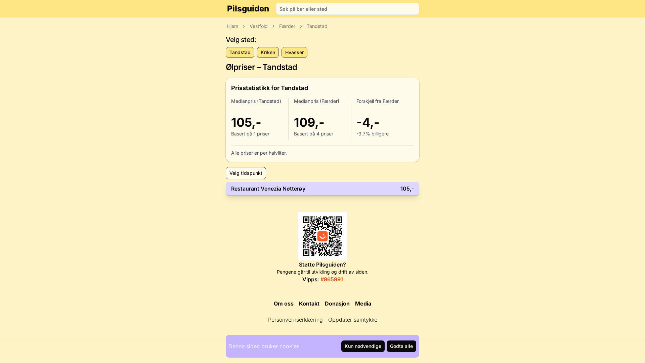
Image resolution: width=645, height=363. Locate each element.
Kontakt (309, 303)
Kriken (268, 52)
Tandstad (317, 26)
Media (363, 303)
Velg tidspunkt (245, 173)
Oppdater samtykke (352, 319)
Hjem (232, 26)
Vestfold (259, 26)
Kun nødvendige (363, 346)
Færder (287, 26)
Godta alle (401, 346)
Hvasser (294, 52)
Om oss (284, 303)
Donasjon (337, 303)
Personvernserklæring (295, 319)
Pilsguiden (248, 8)
